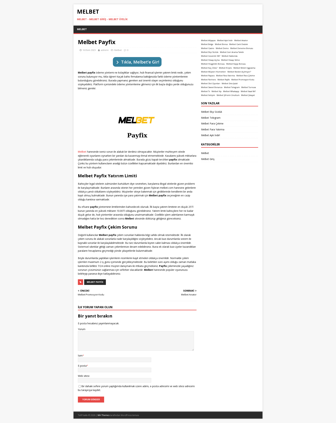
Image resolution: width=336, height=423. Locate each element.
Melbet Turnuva (248, 87)
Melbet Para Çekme (245, 75)
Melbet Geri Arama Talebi (232, 52)
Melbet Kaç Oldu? (209, 68)
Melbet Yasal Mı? (248, 91)
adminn (105, 50)
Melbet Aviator (241, 40)
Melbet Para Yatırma (225, 75)
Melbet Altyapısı (208, 40)
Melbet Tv (205, 91)
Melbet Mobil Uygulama (244, 68)
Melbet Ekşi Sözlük (209, 52)
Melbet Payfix (95, 282)
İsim (80, 355)
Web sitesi (83, 375)
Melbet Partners (208, 79)
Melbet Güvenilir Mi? (210, 56)
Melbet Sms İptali (230, 83)
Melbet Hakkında (229, 56)
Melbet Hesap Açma (210, 60)
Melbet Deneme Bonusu (241, 48)
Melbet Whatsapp (231, 91)
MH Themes (103, 415)
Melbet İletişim (208, 95)
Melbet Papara (208, 75)
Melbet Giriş (208, 159)
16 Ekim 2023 (89, 50)
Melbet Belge (207, 44)
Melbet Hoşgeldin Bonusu (213, 64)
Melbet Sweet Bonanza (211, 87)
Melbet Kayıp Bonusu (236, 64)
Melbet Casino (207, 48)
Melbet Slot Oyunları (210, 83)
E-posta (82, 365)
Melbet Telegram (232, 87)
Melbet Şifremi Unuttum (228, 95)
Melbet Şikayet (248, 95)
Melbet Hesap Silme (230, 60)
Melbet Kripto (225, 68)
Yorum (81, 329)
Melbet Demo (222, 48)
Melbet (82, 29)
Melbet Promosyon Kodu (242, 79)
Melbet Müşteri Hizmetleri (213, 72)
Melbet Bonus (221, 44)
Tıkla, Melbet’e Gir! (140, 62)
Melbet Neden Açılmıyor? (239, 72)
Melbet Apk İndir (225, 40)
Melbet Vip (217, 91)
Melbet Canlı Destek (238, 44)
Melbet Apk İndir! (210, 135)
